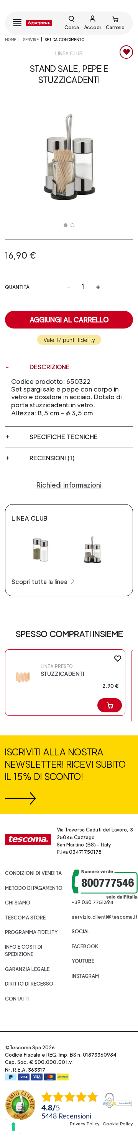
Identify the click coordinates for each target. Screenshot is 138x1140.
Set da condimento (64, 39)
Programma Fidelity (31, 932)
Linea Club (69, 53)
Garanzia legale (27, 969)
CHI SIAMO (17, 903)
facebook (85, 946)
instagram (85, 976)
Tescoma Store (25, 918)
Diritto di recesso (29, 984)
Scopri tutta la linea (40, 582)
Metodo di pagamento (33, 888)
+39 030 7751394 (92, 902)
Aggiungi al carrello (69, 320)
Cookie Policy (118, 1124)
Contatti (17, 999)
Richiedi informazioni (69, 485)
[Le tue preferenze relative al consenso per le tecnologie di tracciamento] (13, 1126)
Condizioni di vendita (33, 873)
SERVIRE (30, 39)
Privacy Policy (85, 1124)
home (10, 39)
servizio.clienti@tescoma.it (105, 917)
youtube (83, 961)
